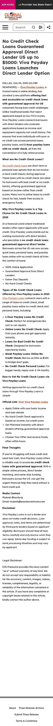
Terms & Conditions (26, 720)
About (12, 708)
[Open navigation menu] (5, 27)
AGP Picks (8, 4)
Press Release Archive (31, 708)
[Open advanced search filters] (40, 27)
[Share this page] (49, 27)
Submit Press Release (26, 714)
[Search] (33, 27)
